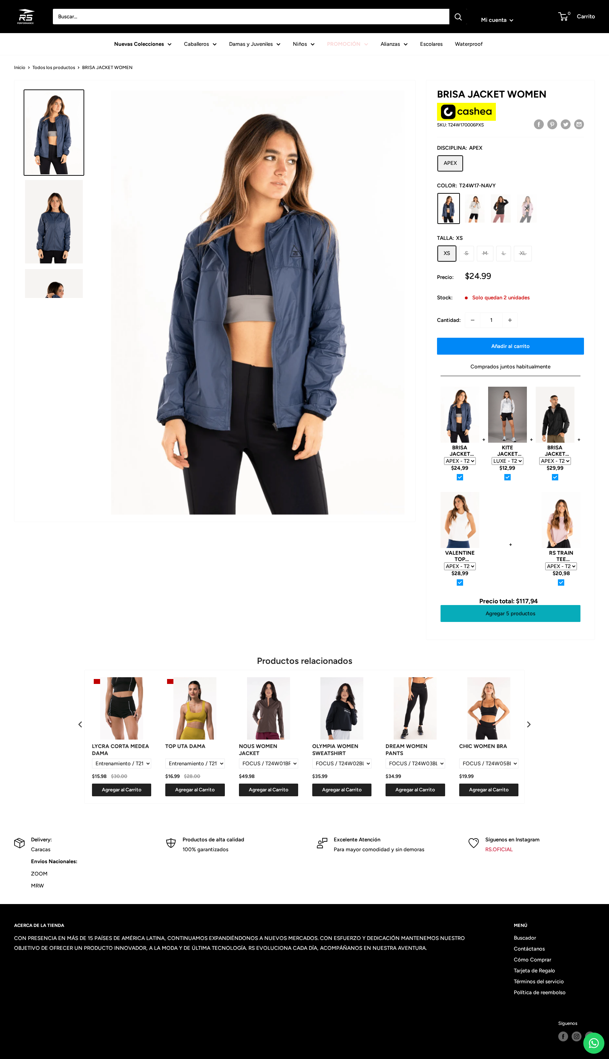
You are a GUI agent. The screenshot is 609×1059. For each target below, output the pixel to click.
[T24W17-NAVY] (448, 208)
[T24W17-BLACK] (501, 208)
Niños (300, 44)
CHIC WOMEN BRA (483, 746)
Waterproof (469, 44)
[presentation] (80, 724)
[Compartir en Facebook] (539, 124)
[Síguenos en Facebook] (563, 1036)
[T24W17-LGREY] (474, 208)
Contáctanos (529, 949)
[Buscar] (458, 16)
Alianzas (390, 44)
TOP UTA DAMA (185, 746)
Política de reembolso (540, 992)
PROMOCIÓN (344, 44)
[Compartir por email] (579, 124)
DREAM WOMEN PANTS (406, 749)
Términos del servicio (539, 981)
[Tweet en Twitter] (566, 124)
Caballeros (196, 44)
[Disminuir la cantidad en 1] (472, 320)
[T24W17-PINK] (527, 208)
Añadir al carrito (510, 346)
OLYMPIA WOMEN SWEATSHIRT (335, 749)
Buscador (525, 938)
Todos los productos (53, 67)
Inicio (19, 67)
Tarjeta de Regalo (534, 970)
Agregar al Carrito (121, 790)
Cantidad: (449, 320)
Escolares (431, 44)
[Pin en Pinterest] (552, 124)
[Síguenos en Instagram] (577, 1036)
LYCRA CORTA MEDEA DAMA (120, 749)
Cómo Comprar (532, 960)
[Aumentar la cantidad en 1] (510, 320)
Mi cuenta (494, 20)
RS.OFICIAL (499, 849)
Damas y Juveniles (251, 44)
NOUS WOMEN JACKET (258, 749)
